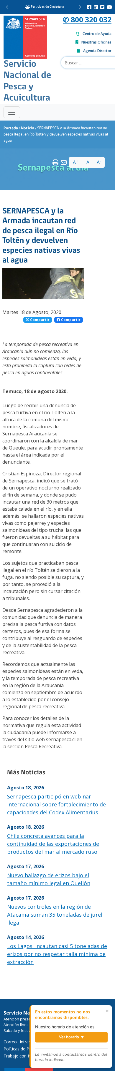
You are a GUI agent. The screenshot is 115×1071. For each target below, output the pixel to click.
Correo (10, 1042)
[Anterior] (7, 7)
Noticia (27, 128)
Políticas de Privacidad (25, 1049)
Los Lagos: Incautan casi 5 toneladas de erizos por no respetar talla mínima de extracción (57, 954)
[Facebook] (89, 7)
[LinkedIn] (96, 7)
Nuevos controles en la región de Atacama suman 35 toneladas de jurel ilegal (54, 914)
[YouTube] (109, 7)
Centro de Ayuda (97, 33)
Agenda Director (97, 50)
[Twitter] (102, 7)
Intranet (27, 1042)
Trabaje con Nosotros (25, 1056)
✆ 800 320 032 (87, 19)
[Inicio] (25, 36)
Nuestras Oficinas (96, 42)
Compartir (39, 319)
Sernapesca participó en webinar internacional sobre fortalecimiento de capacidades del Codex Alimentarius (56, 804)
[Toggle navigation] (12, 112)
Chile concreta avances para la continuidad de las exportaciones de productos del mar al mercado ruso (53, 843)
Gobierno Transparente (46, 7)
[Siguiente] (79, 7)
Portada (11, 128)
